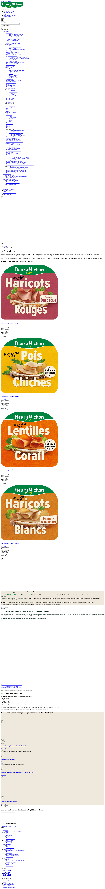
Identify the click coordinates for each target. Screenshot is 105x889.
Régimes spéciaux (13, 95)
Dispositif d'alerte (7, 886)
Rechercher (3, 22)
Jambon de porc (12, 45)
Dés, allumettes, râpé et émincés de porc (18, 57)
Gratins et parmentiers (14, 71)
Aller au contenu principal (6, 1)
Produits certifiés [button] (10, 103)
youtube (8, 873)
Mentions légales (7, 880)
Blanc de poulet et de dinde (15, 47)
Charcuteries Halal (10, 839)
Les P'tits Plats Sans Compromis (16, 36)
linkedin (7, 875)
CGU (4, 882)
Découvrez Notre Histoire (12, 181)
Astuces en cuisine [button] (10, 143)
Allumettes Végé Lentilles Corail (16, 38)
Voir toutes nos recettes (11, 172)
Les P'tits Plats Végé (13, 77)
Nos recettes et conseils (8, 840)
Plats (10, 121)
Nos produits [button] (6, 31)
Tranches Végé (12, 48)
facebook (8, 870)
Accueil (5, 246)
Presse (7, 864)
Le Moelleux (12, 90)
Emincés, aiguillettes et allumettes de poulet (19, 58)
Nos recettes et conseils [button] (8, 113)
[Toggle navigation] (2, 20)
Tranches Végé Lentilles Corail (9, 470)
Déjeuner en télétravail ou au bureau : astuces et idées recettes (23, 160)
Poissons (11, 74)
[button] (33, 683)
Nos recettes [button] (9, 115)
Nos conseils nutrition (11, 842)
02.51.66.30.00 (9, 863)
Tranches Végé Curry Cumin (15, 35)
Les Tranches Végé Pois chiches (10, 396)
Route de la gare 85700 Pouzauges (14, 831)
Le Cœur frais (12, 93)
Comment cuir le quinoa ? (15, 131)
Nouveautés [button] (9, 33)
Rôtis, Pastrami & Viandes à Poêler (17, 49)
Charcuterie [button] (9, 44)
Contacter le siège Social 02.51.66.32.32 (15, 860)
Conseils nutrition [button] (10, 154)
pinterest (8, 872)
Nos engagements (10, 175)
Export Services (7, 16)
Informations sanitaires (8, 884)
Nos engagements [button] (7, 174)
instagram (8, 874)
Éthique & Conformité (11, 177)
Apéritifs (11, 118)
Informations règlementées (12, 854)
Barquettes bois (12, 76)
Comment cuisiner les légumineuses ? (17, 135)
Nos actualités (9, 866)
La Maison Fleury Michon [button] (9, 179)
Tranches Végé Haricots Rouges (10, 323)
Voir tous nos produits (11, 112)
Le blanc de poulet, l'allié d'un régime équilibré (19, 169)
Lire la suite (3, 748)
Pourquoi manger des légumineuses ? (17, 156)
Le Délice (11, 94)
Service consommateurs (11, 862)
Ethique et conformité (11, 846)
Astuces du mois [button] (10, 129)
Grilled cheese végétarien (8, 759)
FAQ (4, 14)
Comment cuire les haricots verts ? (17, 134)
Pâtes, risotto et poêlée (14, 72)
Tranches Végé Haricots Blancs (10, 543)
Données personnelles (8, 883)
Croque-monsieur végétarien (9, 801)
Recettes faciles (12, 117)
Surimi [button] (7, 89)
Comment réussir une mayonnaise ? (17, 130)
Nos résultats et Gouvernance (13, 183)
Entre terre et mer (13, 147)
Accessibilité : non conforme (9, 887)
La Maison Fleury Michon (12, 180)
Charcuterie (9, 833)
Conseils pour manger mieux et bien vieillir (18, 158)
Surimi (7, 836)
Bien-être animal (10, 848)
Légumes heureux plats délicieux (16, 145)
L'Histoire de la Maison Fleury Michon (15, 850)
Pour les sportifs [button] (10, 166)
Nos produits (6, 832)
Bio (10, 104)
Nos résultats (9, 853)
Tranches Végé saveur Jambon (16, 34)
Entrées (10, 120)
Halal (10, 107)
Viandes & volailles (13, 75)
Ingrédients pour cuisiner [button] (11, 56)
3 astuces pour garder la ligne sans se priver (19, 157)
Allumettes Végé (13, 61)
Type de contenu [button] (5, 25)
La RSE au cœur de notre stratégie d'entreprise (16, 176)
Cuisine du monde (13, 68)
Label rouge (12, 106)
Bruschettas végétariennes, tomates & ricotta (13, 746)
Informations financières (11, 184)
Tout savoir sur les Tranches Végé (8, 826)
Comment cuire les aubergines (16, 133)
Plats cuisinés (9, 835)
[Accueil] (12, 7)
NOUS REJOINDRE (8, 12)
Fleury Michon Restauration (9, 15)
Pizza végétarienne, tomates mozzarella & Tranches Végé (17, 772)
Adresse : (5, 830)
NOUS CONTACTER (8, 11)
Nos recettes (9, 841)
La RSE (8, 845)
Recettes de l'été (12, 116)
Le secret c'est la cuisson (14, 144)
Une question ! (6, 858)
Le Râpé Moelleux (13, 59)
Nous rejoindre (9, 851)
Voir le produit (4, 325)
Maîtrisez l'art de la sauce (14, 148)
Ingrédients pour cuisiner (11, 837)
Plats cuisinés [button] (9, 67)
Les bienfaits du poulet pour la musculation (18, 167)
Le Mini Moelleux (13, 92)
